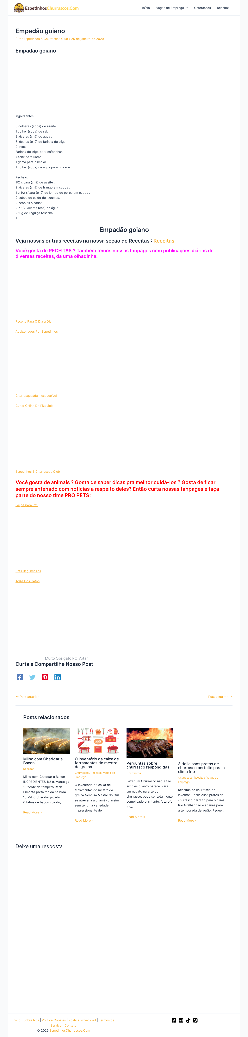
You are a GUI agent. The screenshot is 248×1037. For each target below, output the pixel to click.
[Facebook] (20, 677)
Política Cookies (54, 1020)
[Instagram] (181, 1020)
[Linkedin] (57, 677)
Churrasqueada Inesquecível (36, 396)
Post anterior (27, 696)
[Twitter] (32, 677)
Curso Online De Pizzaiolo (35, 406)
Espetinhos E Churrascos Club (38, 471)
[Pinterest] (45, 677)
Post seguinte (220, 696)
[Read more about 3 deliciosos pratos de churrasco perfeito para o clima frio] (201, 743)
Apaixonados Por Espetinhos (37, 331)
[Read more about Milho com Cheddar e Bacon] (46, 740)
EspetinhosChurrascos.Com (70, 1030)
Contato (71, 1025)
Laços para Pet (27, 505)
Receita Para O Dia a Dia (34, 321)
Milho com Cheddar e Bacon (43, 761)
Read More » (32, 812)
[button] (186, 7)
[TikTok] (188, 1020)
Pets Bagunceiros (28, 571)
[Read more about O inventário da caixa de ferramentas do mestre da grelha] (98, 740)
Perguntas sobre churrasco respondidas (148, 765)
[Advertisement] (124, 85)
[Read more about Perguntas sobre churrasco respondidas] (150, 743)
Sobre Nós (31, 1020)
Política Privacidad (82, 1020)
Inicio (17, 1020)
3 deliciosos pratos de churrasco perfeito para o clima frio (201, 768)
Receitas (163, 241)
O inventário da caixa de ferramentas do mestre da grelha (97, 763)
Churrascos (82, 772)
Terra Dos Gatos (28, 581)
